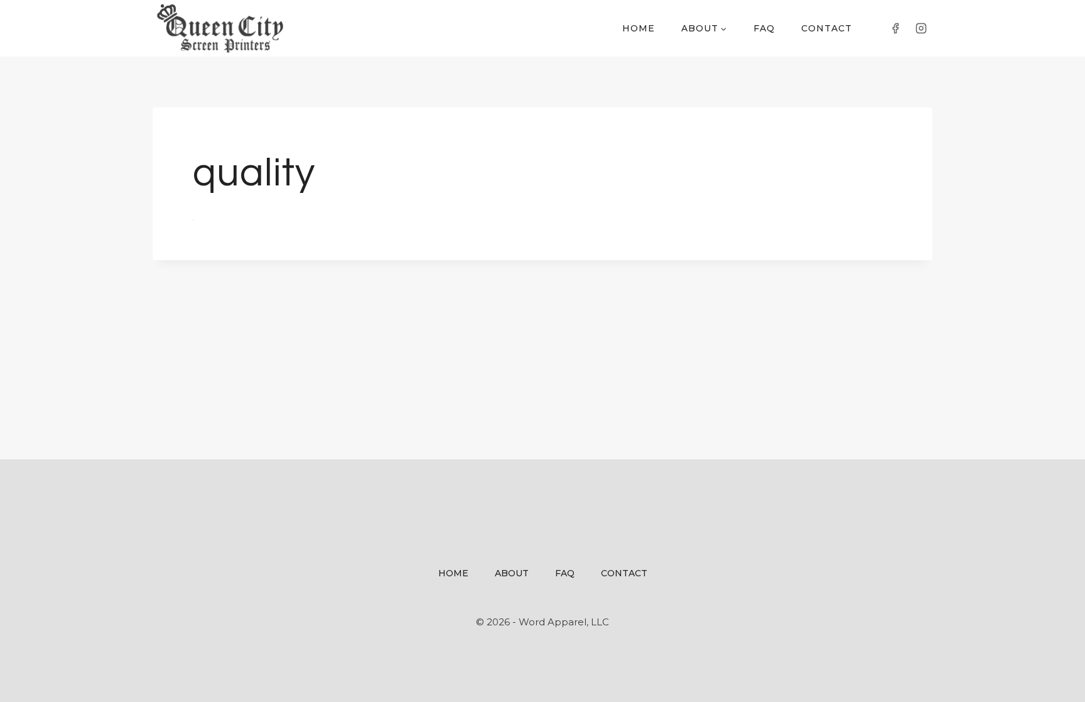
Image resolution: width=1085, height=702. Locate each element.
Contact (826, 28)
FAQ (764, 28)
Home (638, 28)
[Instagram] (921, 28)
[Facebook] (895, 28)
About (512, 573)
